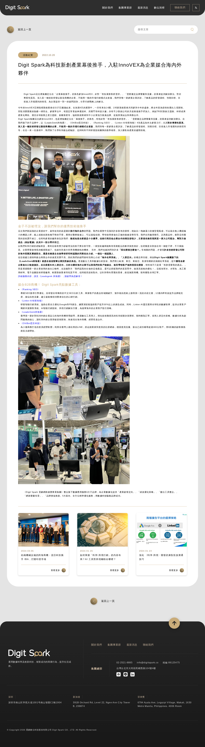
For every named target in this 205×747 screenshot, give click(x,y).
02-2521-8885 (124, 662)
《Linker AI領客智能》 (32, 300)
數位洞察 (159, 7)
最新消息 (143, 7)
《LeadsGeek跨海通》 (32, 312)
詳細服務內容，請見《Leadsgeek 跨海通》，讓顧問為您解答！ (50, 276)
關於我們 (107, 7)
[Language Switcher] (195, 7)
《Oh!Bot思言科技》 (31, 323)
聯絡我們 (180, 7)
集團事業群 (125, 7)
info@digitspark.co (147, 662)
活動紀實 (28, 55)
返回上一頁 (24, 29)
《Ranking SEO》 (30, 289)
